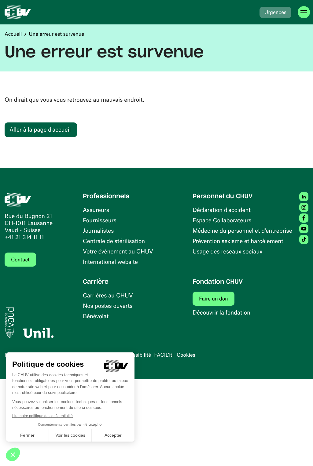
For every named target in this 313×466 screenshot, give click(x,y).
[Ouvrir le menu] (303, 12)
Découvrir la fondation (221, 312)
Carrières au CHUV (108, 295)
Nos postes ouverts (108, 305)
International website (110, 261)
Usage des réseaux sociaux (227, 251)
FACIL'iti (164, 355)
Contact (20, 260)
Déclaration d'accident (222, 209)
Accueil (13, 34)
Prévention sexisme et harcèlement (238, 240)
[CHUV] (18, 12)
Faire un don (216, 298)
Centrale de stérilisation (114, 240)
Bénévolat (96, 315)
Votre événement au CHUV (118, 251)
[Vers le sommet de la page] (299, 452)
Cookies (186, 355)
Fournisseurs (99, 220)
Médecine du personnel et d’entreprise (242, 230)
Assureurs (96, 209)
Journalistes (98, 230)
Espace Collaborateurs (222, 220)
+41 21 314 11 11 (24, 236)
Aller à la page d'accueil (40, 129)
